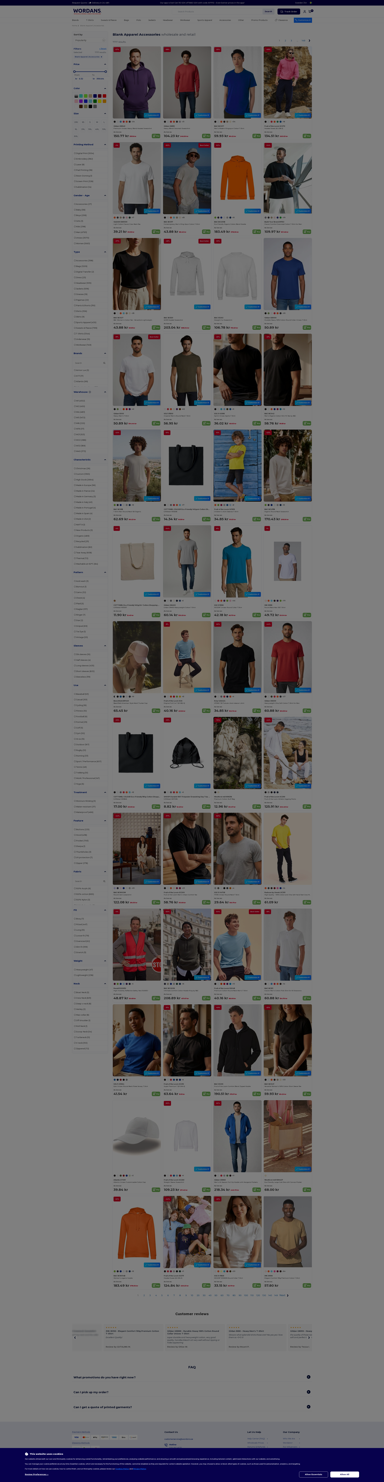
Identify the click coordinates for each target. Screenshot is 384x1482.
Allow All (344, 1474)
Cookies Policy (122, 1469)
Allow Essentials (313, 1474)
